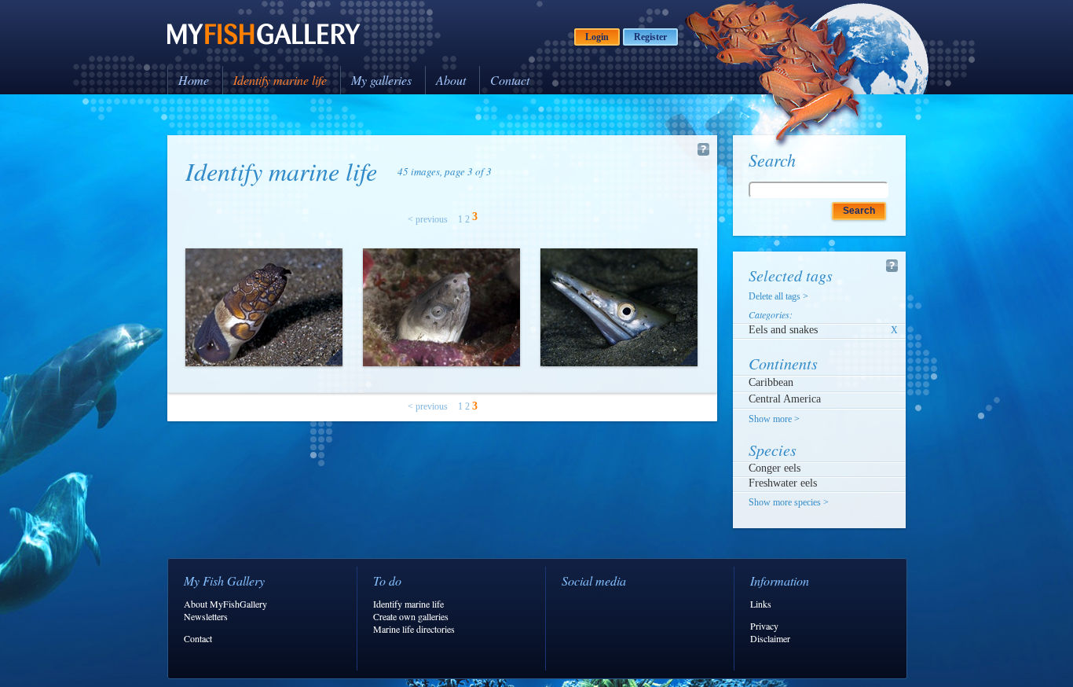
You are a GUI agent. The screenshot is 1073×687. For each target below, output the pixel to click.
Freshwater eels (783, 483)
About (451, 80)
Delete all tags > (778, 296)
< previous (428, 219)
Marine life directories (414, 629)
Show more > (774, 418)
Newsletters (206, 616)
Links (760, 603)
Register (650, 36)
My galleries (381, 80)
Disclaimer (770, 638)
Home (193, 80)
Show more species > (789, 502)
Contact (509, 80)
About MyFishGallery (225, 603)
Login (597, 36)
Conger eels (774, 468)
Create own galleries (411, 616)
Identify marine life (280, 80)
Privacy (764, 625)
